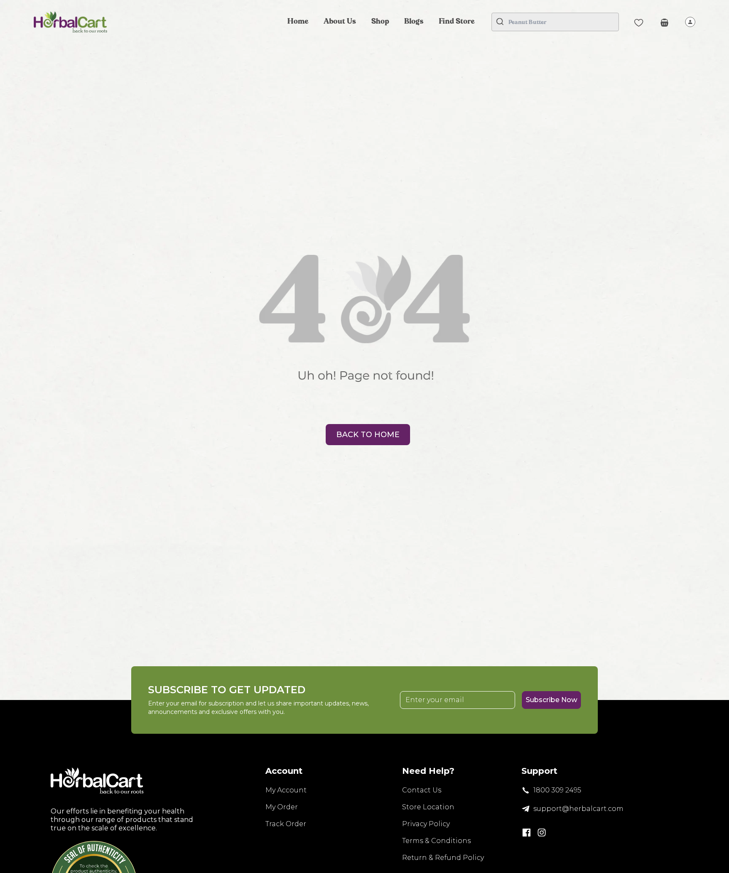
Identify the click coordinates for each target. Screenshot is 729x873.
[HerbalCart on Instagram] (542, 832)
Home (297, 21)
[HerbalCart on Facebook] (526, 832)
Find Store (457, 21)
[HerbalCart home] (70, 21)
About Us (340, 21)
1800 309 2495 (557, 790)
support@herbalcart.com (578, 809)
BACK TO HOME (368, 434)
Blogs (414, 21)
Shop (380, 21)
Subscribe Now (551, 700)
